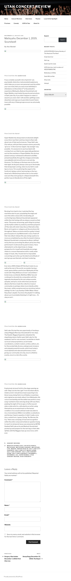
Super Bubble (24, 455)
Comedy (16, 23)
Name (7, 505)
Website (7, 525)
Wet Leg (46, 60)
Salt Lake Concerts (20, 453)
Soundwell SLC (12, 455)
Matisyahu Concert (23, 447)
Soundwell (32, 453)
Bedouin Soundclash (15, 445)
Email (6, 515)
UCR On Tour (26, 23)
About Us (36, 23)
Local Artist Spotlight (50, 19)
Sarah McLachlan (49, 76)
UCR (22, 35)
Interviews (29, 19)
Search (46, 36)
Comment (8, 480)
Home (6, 19)
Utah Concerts (25, 456)
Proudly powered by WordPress (13, 576)
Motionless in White (50, 73)
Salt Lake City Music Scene (25, 450)
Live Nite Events (30, 445)
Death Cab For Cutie (50, 64)
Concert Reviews (17, 19)
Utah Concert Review (27, 6)
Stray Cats (47, 80)
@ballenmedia (22, 75)
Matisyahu (11, 447)
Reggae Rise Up (22, 448)
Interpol (46, 83)
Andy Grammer (48, 57)
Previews (7, 23)
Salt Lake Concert (14, 451)
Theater (38, 19)
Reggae (13, 448)
